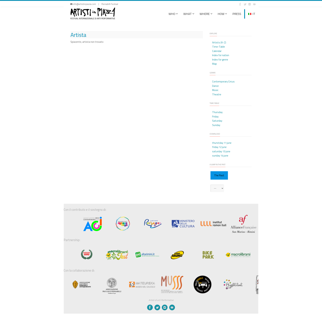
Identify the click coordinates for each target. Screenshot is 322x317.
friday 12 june (219, 147)
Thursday (217, 112)
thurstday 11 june (221, 143)
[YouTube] (254, 4)
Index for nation (220, 55)
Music (215, 90)
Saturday (217, 121)
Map (214, 64)
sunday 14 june (220, 155)
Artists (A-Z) (219, 42)
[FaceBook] (240, 4)
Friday (215, 116)
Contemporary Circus (223, 81)
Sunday (216, 125)
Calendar (217, 51)
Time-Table (218, 47)
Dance (215, 86)
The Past (219, 175)
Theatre (216, 94)
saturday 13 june (221, 151)
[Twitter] (245, 4)
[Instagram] (249, 4)
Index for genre (220, 59)
